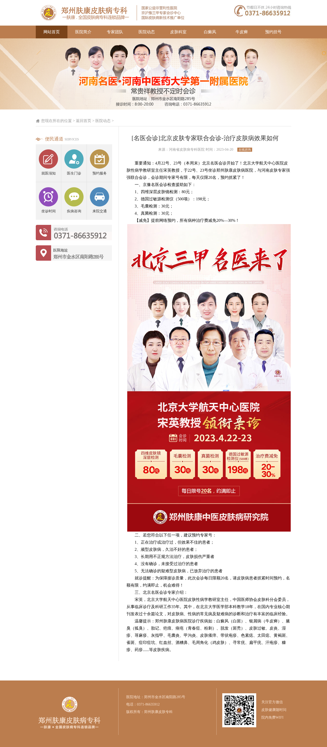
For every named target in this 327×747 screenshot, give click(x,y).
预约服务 (99, 173)
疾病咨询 (74, 211)
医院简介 (83, 32)
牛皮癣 (242, 32)
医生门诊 (74, 173)
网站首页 (51, 32)
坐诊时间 (48, 211)
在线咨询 (245, 149)
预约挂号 (273, 32)
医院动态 (146, 32)
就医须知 (48, 173)
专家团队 (115, 32)
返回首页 (83, 121)
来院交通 (99, 211)
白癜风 (210, 32)
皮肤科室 (178, 32)
